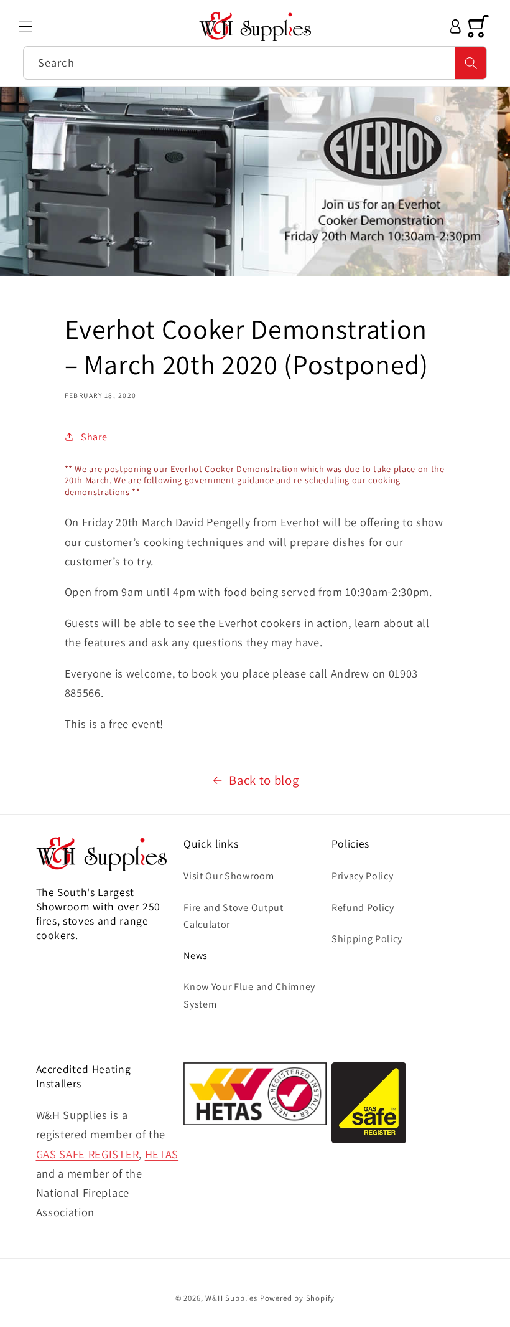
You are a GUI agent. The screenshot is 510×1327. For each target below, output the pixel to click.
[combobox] (255, 63)
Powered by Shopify (297, 1298)
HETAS (161, 1153)
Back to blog (264, 780)
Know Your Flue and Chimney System (249, 995)
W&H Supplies (231, 1298)
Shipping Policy (367, 938)
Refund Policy (363, 907)
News (195, 955)
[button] (25, 26)
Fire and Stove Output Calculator (233, 916)
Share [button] (94, 436)
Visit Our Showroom (228, 875)
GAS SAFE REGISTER (87, 1153)
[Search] (471, 63)
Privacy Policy (363, 875)
